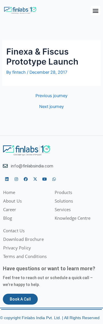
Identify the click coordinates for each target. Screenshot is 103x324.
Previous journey (51, 96)
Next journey (51, 107)
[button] (95, 10)
